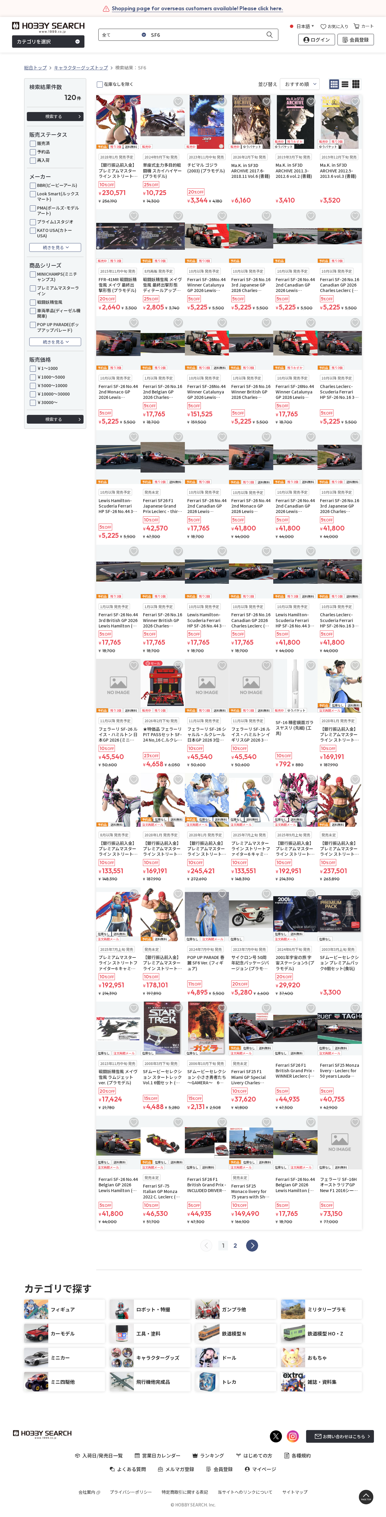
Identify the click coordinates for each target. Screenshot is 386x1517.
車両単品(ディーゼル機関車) (59, 313)
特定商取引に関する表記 (185, 1492)
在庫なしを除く (119, 84)
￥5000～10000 (52, 385)
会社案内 (86, 1492)
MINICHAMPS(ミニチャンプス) (57, 276)
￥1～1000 (47, 368)
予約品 (43, 151)
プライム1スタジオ (55, 221)
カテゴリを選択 (34, 41)
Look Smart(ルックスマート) (58, 196)
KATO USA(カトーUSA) (54, 232)
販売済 (43, 143)
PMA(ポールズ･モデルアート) (58, 210)
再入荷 (43, 160)
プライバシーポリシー (131, 1492)
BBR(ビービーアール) (57, 185)
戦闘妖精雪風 (49, 302)
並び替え (267, 84)
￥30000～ (47, 402)
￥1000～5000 (51, 377)
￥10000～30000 (53, 393)
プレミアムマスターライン (58, 290)
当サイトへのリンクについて (245, 1492)
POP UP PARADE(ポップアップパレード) (58, 327)
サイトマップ (295, 1492)
